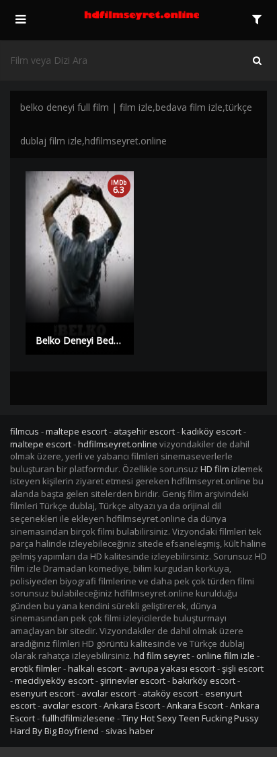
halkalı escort (95, 668)
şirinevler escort (132, 680)
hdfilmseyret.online (117, 444)
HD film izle (222, 469)
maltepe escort (76, 431)
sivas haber (130, 731)
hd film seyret (162, 656)
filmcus (24, 431)
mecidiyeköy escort (54, 680)
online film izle (225, 656)
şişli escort (243, 668)
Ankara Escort (132, 705)
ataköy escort (170, 693)
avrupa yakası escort (172, 668)
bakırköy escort (203, 680)
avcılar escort (108, 693)
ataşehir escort (144, 431)
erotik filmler (35, 668)
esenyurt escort (42, 693)
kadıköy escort (211, 431)
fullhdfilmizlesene (78, 718)
